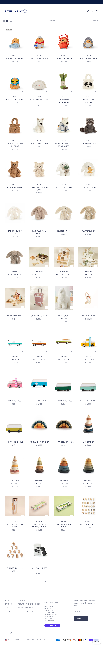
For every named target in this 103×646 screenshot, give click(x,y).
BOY (45, 11)
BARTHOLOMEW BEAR (15, 187)
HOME (60, 11)
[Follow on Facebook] (6, 633)
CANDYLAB (15, 356)
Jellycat (63, 96)
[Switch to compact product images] (11, 20)
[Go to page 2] (58, 581)
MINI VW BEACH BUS (39, 401)
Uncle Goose (14, 521)
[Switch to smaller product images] (7, 20)
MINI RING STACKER (64, 483)
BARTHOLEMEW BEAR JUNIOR (39, 188)
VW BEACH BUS (88, 360)
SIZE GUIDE (22, 600)
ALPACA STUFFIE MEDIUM (63, 317)
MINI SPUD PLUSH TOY (14, 58)
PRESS (7, 608)
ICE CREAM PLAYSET (64, 275)
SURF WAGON (63, 360)
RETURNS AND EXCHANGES (29, 604)
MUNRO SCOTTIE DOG (39, 143)
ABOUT (8, 600)
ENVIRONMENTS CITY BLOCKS (14, 525)
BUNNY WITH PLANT (64, 187)
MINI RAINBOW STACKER (39, 442)
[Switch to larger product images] (4, 20)
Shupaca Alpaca (63, 313)
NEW (33, 11)
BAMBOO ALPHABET (88, 524)
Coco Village (39, 272)
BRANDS (39, 11)
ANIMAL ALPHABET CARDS (39, 569)
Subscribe (81, 618)
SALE (65, 11)
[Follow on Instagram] (11, 633)
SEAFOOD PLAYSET (14, 316)
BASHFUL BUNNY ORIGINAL (15, 232)
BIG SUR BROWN (39, 360)
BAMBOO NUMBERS (15, 568)
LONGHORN (14, 360)
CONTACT (9, 611)
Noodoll (14, 55)
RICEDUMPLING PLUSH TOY (39, 101)
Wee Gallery (88, 521)
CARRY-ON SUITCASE (39, 316)
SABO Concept (39, 439)
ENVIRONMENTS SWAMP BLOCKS (64, 525)
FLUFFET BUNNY (63, 231)
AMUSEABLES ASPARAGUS (63, 101)
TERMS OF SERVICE (25, 608)
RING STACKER (88, 442)
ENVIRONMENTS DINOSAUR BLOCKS (39, 525)
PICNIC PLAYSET (88, 275)
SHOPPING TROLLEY (88, 316)
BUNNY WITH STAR (88, 187)
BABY (55, 11)
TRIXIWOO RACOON (88, 143)
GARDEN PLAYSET (39, 275)
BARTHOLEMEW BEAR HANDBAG (14, 144)
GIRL (50, 11)
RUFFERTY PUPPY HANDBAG (88, 101)
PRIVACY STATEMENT (26, 611)
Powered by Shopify (45, 640)
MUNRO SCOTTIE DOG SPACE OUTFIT (63, 144)
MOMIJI (88, 313)
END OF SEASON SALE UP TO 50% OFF (51, 2)
